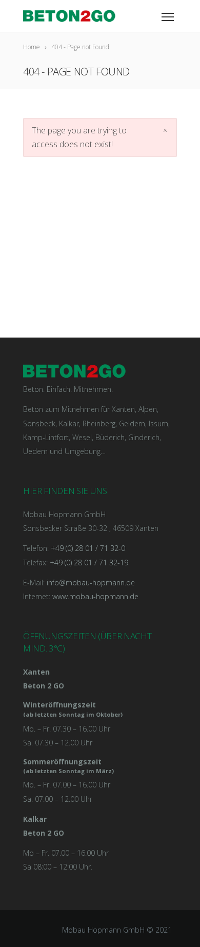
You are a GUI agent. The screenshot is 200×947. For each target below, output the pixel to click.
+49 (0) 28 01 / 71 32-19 (89, 562)
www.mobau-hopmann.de (95, 596)
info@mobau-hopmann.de (91, 582)
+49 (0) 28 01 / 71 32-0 (88, 548)
